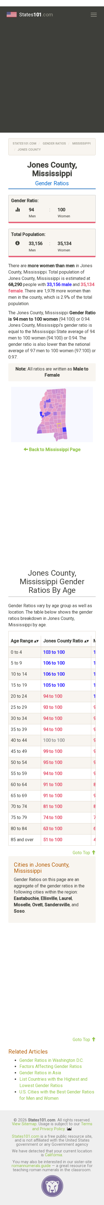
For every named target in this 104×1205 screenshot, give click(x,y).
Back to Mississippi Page (54, 449)
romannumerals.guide (31, 1165)
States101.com (24, 143)
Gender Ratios (54, 143)
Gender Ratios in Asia (40, 1072)
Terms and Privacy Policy (62, 1126)
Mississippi (81, 143)
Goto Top (82, 852)
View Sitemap (24, 1124)
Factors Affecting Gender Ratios (50, 1066)
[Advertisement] (52, 78)
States (36, 14)
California (53, 1155)
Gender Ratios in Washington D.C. (51, 1060)
